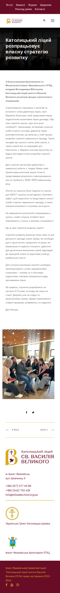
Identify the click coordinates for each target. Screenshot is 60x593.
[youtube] (12, 585)
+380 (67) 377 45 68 (18, 486)
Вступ (9, 5)
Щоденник (45, 5)
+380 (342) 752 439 (18, 490)
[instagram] (17, 585)
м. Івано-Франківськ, (18, 474)
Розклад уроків (23, 9)
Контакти (40, 9)
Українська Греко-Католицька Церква (28, 523)
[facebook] (6, 585)
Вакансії (20, 5)
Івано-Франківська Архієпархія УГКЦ (28, 553)
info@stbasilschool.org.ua (22, 495)
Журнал (32, 5)
